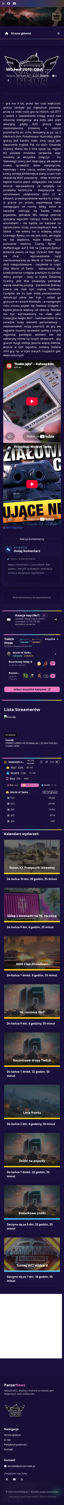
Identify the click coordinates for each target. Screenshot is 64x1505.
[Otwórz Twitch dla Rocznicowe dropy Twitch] (52, 676)
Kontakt (8, 1449)
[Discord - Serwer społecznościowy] (14, 3)
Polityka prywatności (15, 1444)
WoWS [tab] (50, 785)
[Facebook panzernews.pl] (8, 3)
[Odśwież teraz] (46, 762)
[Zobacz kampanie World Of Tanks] (55, 654)
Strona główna (21, 33)
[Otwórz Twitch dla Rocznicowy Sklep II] (52, 663)
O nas (7, 1439)
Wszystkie (50, 639)
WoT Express (14, 527)
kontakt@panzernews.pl (21, 1466)
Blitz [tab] (14, 785)
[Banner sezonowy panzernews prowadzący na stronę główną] (32, 16)
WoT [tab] (31, 785)
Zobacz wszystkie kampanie (30, 689)
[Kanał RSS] (3, 3)
